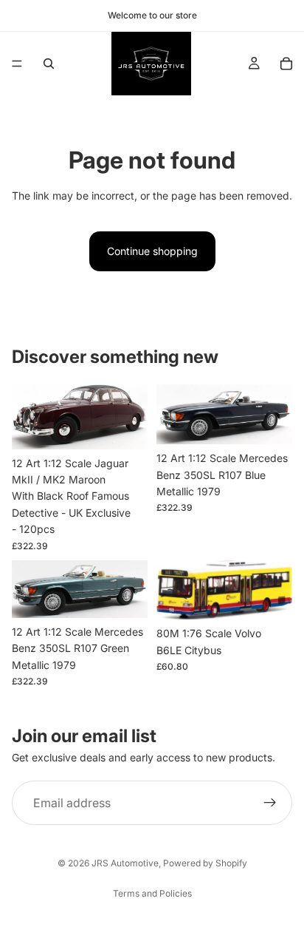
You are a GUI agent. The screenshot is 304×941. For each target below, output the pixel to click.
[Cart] (286, 63)
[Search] (48, 63)
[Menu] (17, 64)
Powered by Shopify (205, 863)
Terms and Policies (152, 893)
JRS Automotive (125, 863)
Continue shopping (152, 251)
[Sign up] (270, 803)
